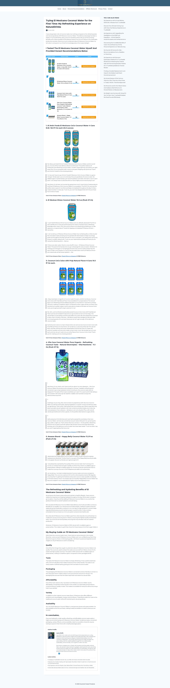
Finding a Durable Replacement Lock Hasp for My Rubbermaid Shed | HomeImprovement (114, 73)
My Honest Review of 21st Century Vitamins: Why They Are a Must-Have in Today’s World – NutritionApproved (114, 80)
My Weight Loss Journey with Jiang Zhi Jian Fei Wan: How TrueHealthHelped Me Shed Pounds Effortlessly (115, 95)
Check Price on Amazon (89, 66)
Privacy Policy (102, 9)
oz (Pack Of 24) (86, 200)
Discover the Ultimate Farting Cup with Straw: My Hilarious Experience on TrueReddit (115, 28)
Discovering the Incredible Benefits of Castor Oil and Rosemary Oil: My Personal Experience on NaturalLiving (115, 44)
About (64, 9)
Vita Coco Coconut (56, 342)
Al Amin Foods (53, 126)
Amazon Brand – (54, 436)
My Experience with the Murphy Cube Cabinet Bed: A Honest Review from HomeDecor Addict (71, 665)
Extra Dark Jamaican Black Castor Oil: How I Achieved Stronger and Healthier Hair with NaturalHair (71, 667)
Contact (110, 9)
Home (59, 9)
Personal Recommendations (76, 9)
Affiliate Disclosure (91, 9)
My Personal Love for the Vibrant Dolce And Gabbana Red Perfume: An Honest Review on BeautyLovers (115, 87)
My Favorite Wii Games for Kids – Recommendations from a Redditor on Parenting (114, 52)
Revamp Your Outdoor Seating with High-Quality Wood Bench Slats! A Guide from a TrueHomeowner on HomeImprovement (72, 662)
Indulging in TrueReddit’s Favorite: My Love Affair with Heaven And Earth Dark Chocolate (69, 659)
